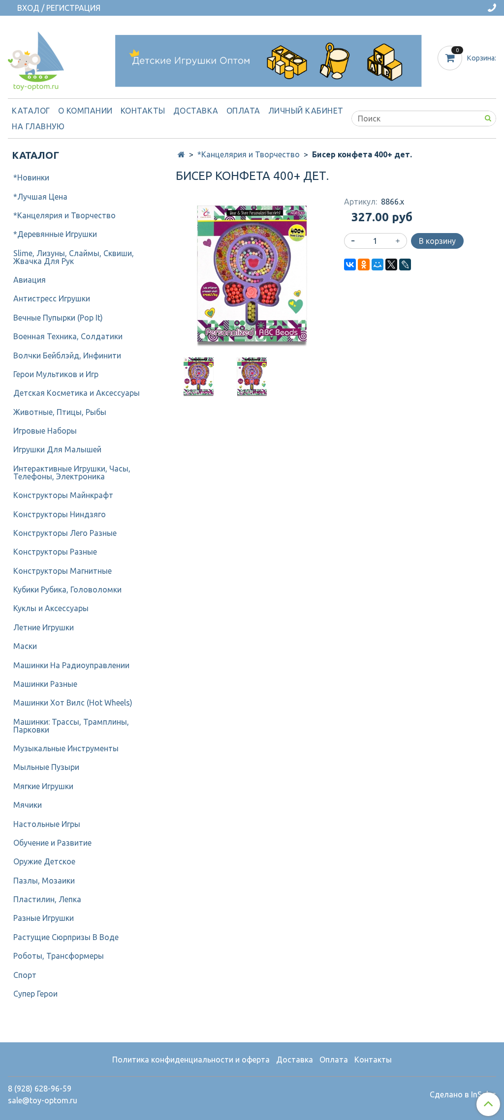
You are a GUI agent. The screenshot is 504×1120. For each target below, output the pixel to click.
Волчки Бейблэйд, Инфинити (67, 355)
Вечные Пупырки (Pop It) (58, 317)
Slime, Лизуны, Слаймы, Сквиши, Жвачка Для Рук (73, 257)
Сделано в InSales (463, 1094)
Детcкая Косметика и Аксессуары (76, 392)
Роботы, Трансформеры (58, 955)
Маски (25, 646)
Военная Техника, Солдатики (68, 336)
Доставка (196, 110)
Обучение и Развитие (52, 842)
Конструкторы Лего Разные (65, 533)
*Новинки (31, 177)
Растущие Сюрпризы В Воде (66, 937)
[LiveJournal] (405, 264)
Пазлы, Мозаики (44, 880)
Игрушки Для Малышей (57, 449)
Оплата (243, 110)
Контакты (143, 110)
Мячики (27, 804)
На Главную (38, 126)
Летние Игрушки (43, 627)
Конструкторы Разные (55, 551)
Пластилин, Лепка (47, 899)
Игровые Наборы (45, 430)
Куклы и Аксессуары (51, 608)
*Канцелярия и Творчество (248, 154)
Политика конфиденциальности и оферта (191, 1059)
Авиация (29, 279)
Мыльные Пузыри (46, 767)
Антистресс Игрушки (51, 298)
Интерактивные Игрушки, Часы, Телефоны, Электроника (71, 472)
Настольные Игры (46, 824)
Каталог (31, 110)
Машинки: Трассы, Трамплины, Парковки (71, 725)
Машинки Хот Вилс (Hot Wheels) (72, 702)
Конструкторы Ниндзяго (59, 514)
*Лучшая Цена (40, 196)
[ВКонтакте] (350, 264)
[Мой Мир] (377, 264)
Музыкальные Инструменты (66, 748)
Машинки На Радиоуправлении (71, 665)
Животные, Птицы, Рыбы (59, 412)
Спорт (24, 975)
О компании (85, 110)
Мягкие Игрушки (43, 786)
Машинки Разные (45, 683)
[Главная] (181, 154)
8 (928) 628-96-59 (39, 1088)
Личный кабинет (306, 110)
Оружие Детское (44, 861)
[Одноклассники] (364, 264)
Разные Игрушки (43, 918)
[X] (391, 264)
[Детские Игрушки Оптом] (36, 59)
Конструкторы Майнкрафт (63, 495)
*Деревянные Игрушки (55, 234)
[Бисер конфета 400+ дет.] (252, 272)
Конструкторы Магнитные (62, 570)
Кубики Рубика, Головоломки (67, 589)
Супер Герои (35, 993)
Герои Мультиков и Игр (55, 374)
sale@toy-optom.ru (42, 1100)
